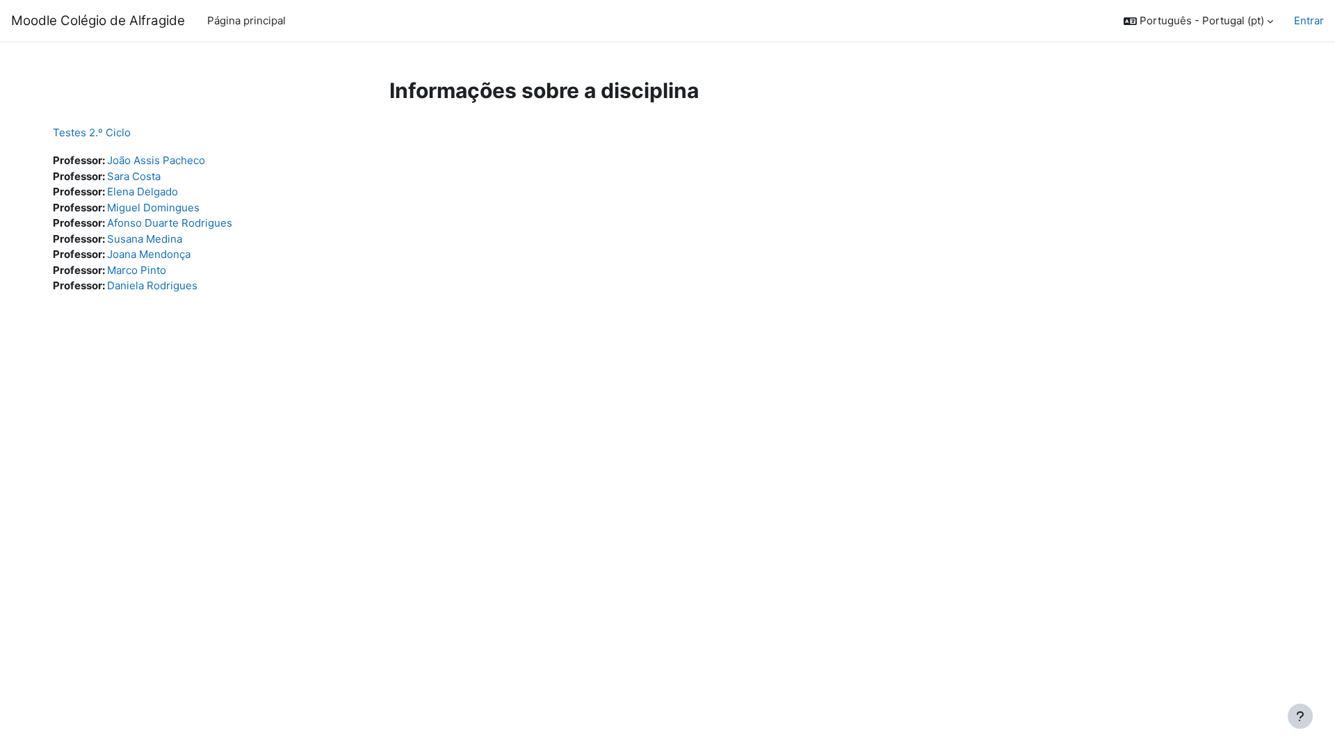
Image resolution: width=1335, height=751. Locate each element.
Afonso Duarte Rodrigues (169, 222)
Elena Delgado (142, 191)
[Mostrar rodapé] (1300, 716)
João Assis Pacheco (156, 160)
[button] (1198, 21)
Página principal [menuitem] (246, 20)
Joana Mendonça (149, 254)
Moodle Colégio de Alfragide (98, 21)
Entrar (1309, 20)
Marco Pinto (136, 270)
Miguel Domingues (153, 207)
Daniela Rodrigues (152, 285)
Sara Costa (134, 176)
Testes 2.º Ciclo (92, 132)
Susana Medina (144, 238)
